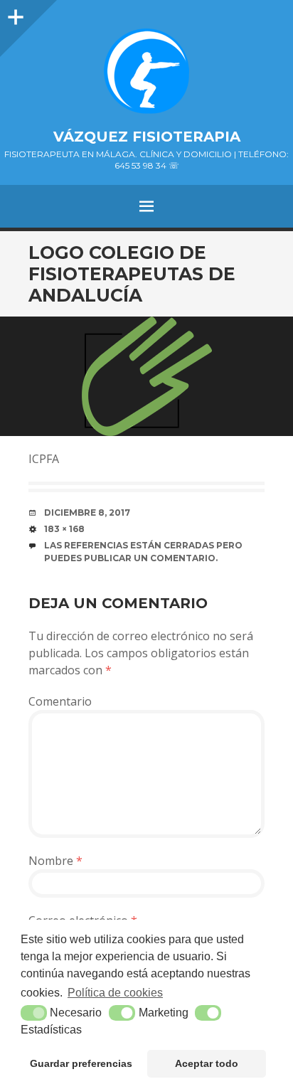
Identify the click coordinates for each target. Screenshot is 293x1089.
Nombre (55, 860)
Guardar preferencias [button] (81, 1063)
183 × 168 (64, 529)
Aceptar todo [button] (206, 1063)
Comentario (60, 701)
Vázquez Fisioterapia (146, 136)
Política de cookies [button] (115, 993)
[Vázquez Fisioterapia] (146, 71)
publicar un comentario (149, 558)
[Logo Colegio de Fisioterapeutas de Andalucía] (146, 376)
